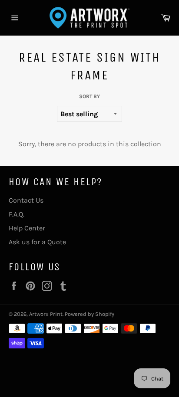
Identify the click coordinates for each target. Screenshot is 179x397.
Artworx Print (46, 314)
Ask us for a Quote (37, 242)
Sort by (89, 96)
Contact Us (26, 200)
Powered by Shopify (89, 314)
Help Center (27, 228)
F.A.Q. (16, 214)
